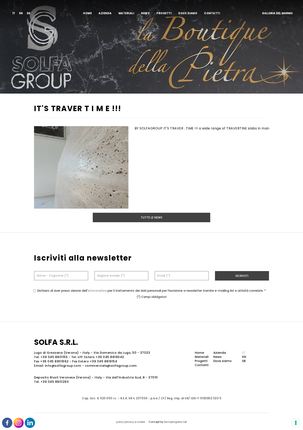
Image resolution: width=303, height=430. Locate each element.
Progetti (163, 13)
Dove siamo (187, 13)
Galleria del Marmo (277, 13)
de (28, 13)
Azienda (105, 13)
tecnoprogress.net (175, 422)
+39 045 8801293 (55, 382)
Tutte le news (151, 217)
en (21, 13)
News (145, 13)
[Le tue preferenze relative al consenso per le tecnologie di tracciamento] (296, 423)
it (13, 13)
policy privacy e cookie (130, 422)
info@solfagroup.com (63, 366)
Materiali (126, 13)
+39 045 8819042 (110, 357)
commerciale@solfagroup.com (111, 366)
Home (87, 13)
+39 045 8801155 (54, 357)
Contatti (212, 13)
